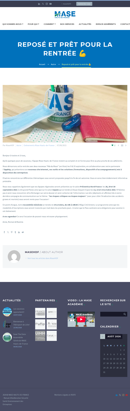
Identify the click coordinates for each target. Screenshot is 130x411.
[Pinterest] (12, 232)
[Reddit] (23, 232)
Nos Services (67, 24)
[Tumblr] (15, 232)
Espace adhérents (106, 24)
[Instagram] (47, 4)
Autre (19, 145)
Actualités (85, 24)
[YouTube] (50, 4)
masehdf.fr (67, 4)
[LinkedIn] (39, 4)
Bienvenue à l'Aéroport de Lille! (21, 323)
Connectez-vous (84, 4)
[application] (81, 319)
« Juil (102, 336)
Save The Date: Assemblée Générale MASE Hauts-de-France (20, 339)
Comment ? (50, 24)
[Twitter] (43, 4)
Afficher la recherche (124, 314)
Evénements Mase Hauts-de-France (39, 145)
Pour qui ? (33, 24)
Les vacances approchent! (18, 310)
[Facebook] (4, 232)
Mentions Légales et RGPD (65, 395)
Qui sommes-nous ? (12, 24)
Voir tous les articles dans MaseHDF (43, 258)
